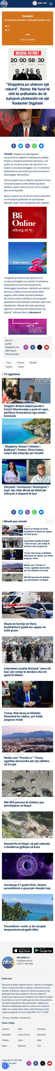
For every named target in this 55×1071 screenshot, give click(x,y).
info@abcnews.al (24, 960)
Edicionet (41, 1034)
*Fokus (8, 362)
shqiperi (21, 367)
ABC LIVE (42, 3)
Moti (39, 1040)
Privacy (6, 1017)
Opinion (5, 1029)
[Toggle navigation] (51, 4)
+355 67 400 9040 (25, 963)
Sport (20, 1040)
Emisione (41, 1029)
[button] (5, 1065)
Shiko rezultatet (27, 39)
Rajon (4, 1045)
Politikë (5, 1040)
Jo (8, 30)
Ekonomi (22, 1045)
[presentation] (48, 522)
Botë (20, 1029)
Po (8, 26)
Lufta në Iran (24, 1034)
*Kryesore (20, 362)
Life (39, 1045)
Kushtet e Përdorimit (20, 1017)
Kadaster (9, 367)
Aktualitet (33, 362)
